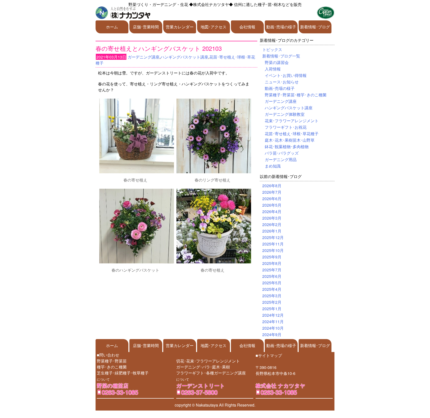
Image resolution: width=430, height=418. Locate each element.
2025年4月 (271, 289)
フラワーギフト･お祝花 (286, 127)
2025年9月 (271, 257)
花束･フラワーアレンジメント (292, 120)
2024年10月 (273, 328)
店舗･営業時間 (146, 27)
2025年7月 (271, 270)
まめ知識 (273, 166)
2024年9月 (271, 334)
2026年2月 (271, 224)
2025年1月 (271, 308)
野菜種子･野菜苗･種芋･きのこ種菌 (295, 95)
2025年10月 (273, 250)
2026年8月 (271, 185)
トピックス (272, 49)
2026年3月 (271, 218)
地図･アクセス (213, 27)
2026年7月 (271, 192)
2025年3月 (271, 296)
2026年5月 (271, 205)
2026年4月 (271, 211)
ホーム (112, 27)
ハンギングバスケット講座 (184, 57)
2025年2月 (271, 302)
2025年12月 (273, 237)
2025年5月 (271, 283)
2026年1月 (271, 231)
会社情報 (247, 27)
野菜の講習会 (277, 62)
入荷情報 (273, 69)
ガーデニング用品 (281, 159)
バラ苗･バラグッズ (282, 153)
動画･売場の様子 (281, 27)
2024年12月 (273, 315)
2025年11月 (273, 244)
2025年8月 (271, 263)
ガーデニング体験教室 (285, 114)
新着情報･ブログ (315, 27)
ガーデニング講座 (144, 57)
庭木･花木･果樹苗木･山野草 (290, 140)
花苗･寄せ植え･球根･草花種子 (292, 133)
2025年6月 (271, 276)
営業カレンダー (180, 27)
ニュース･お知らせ (282, 82)
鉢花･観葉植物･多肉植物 (287, 146)
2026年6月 (271, 198)
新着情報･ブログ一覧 (281, 56)
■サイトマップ (269, 355)
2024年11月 (273, 321)
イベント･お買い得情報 (286, 75)
